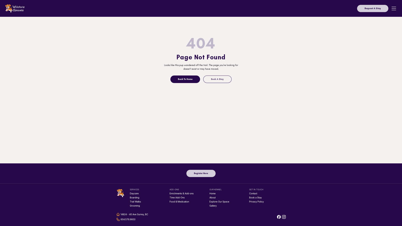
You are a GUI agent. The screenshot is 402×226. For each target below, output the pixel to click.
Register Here (205, 174)
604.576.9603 (128, 219)
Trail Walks (135, 201)
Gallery (213, 205)
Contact (253, 193)
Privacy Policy (256, 201)
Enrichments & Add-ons (182, 193)
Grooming (135, 205)
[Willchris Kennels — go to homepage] (15, 8)
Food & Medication (179, 201)
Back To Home (185, 79)
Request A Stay (373, 8)
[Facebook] (279, 217)
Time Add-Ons (177, 197)
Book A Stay (217, 79)
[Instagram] (284, 217)
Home (212, 193)
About (212, 197)
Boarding (134, 197)
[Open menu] (393, 8)
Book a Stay (255, 197)
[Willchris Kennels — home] (120, 193)
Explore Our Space (219, 201)
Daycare (134, 193)
